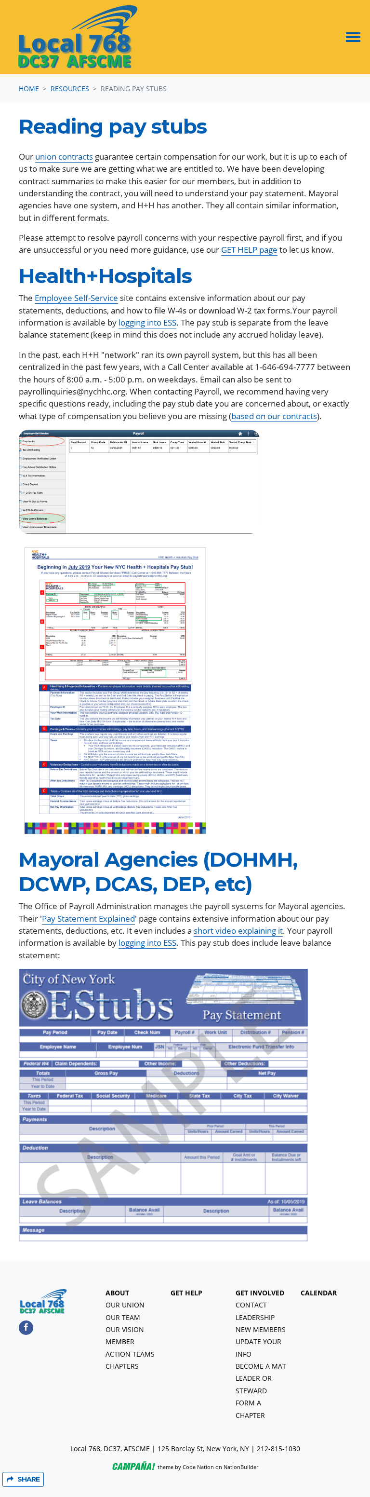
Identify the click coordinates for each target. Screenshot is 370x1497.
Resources (70, 88)
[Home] (78, 37)
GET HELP (186, 1293)
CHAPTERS (122, 1366)
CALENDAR (319, 1293)
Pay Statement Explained (88, 918)
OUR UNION (125, 1305)
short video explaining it (238, 930)
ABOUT (117, 1293)
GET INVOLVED (260, 1293)
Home (29, 88)
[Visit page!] (26, 1327)
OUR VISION (125, 1329)
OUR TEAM (123, 1317)
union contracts (64, 156)
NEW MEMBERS (261, 1329)
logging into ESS (147, 322)
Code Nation (198, 1466)
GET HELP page (249, 249)
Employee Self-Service (76, 297)
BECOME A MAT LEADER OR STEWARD (261, 1378)
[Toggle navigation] (353, 37)
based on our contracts (274, 416)
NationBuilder (241, 1466)
